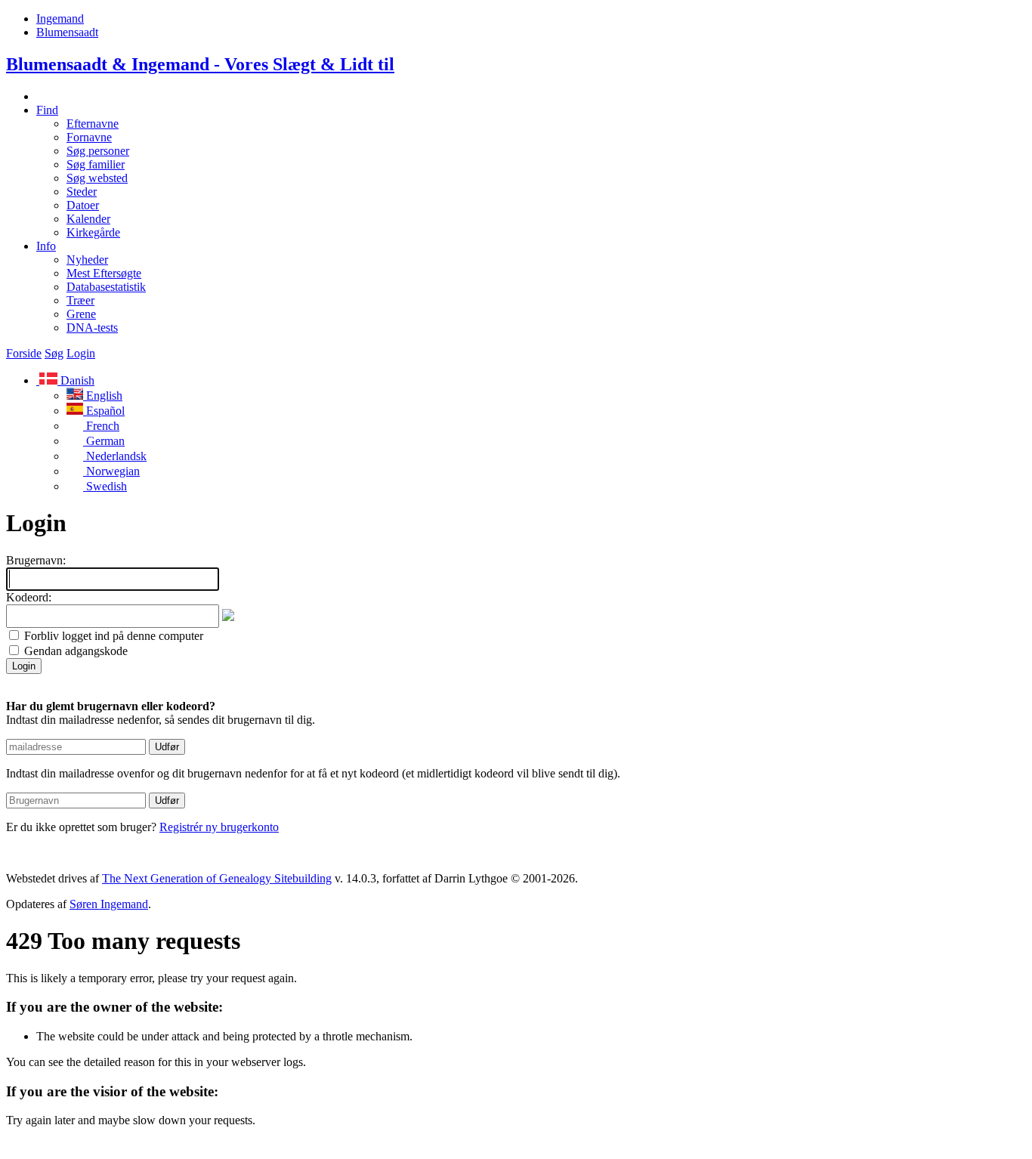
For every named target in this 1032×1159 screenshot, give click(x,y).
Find (47, 110)
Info (46, 246)
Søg (54, 353)
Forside (24, 353)
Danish (75, 380)
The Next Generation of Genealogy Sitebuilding (217, 878)
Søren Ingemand (109, 904)
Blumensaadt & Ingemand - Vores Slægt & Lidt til (200, 64)
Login (80, 353)
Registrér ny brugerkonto (219, 827)
